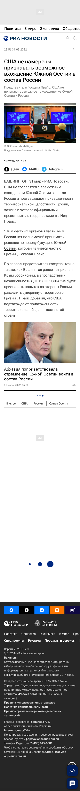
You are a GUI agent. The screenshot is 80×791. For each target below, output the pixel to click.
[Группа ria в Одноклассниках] (57, 610)
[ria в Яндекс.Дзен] (26, 610)
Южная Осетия (58, 403)
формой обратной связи (42, 739)
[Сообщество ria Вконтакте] (41, 610)
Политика (10, 634)
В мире (11, 403)
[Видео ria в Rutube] (72, 610)
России (10, 237)
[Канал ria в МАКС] (11, 610)
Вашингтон (32, 269)
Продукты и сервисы (60, 640)
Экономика (47, 634)
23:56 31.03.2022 (15, 49)
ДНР (34, 281)
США (55, 281)
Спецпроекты (14, 640)
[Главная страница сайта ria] (24, 38)
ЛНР (45, 281)
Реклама (34, 640)
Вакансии (10, 657)
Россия (38, 403)
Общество (28, 634)
